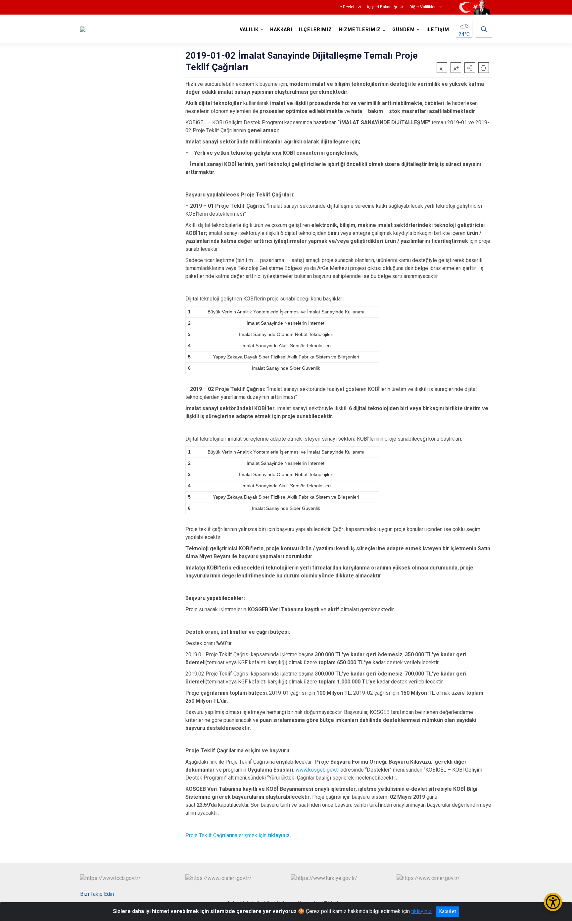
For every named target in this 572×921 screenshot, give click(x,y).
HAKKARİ (281, 29)
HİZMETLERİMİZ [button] (360, 29)
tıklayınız (421, 911)
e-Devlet (347, 7)
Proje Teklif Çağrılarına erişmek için (238, 835)
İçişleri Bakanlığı (382, 7)
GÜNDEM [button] (403, 29)
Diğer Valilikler (423, 7)
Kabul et (447, 911)
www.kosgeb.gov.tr (317, 770)
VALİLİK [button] (249, 29)
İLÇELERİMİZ (315, 29)
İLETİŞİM (437, 29)
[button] (469, 67)
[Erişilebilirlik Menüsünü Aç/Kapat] (553, 902)
